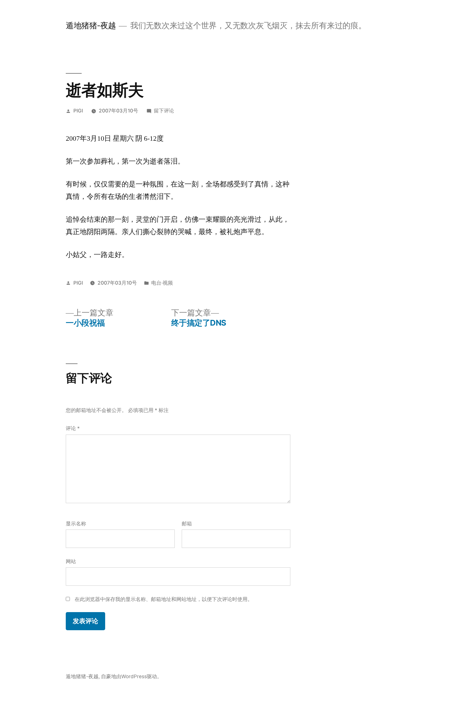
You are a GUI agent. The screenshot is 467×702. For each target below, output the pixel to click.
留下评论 (164, 111)
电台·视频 (162, 283)
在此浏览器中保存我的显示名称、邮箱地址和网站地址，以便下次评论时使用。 (164, 599)
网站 (71, 561)
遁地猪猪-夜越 (91, 25)
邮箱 (187, 524)
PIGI (78, 111)
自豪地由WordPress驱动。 (131, 676)
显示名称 (76, 524)
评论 (73, 428)
